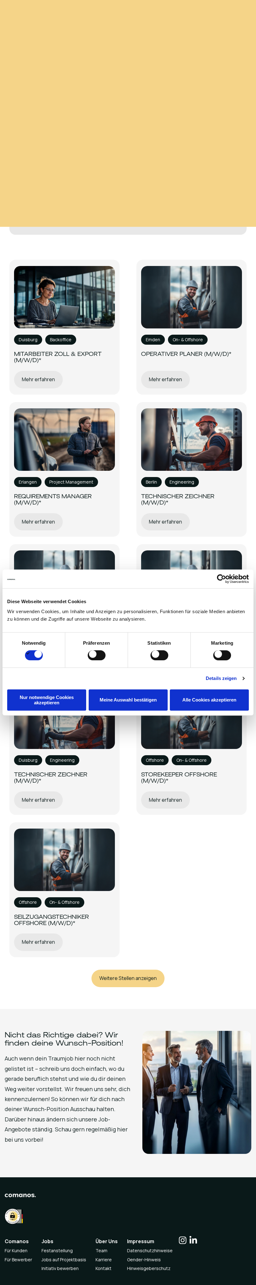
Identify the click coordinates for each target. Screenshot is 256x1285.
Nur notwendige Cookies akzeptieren (47, 700)
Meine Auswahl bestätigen (128, 699)
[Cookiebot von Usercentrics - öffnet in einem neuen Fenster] (221, 578)
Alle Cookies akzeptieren (209, 699)
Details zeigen (221, 678)
